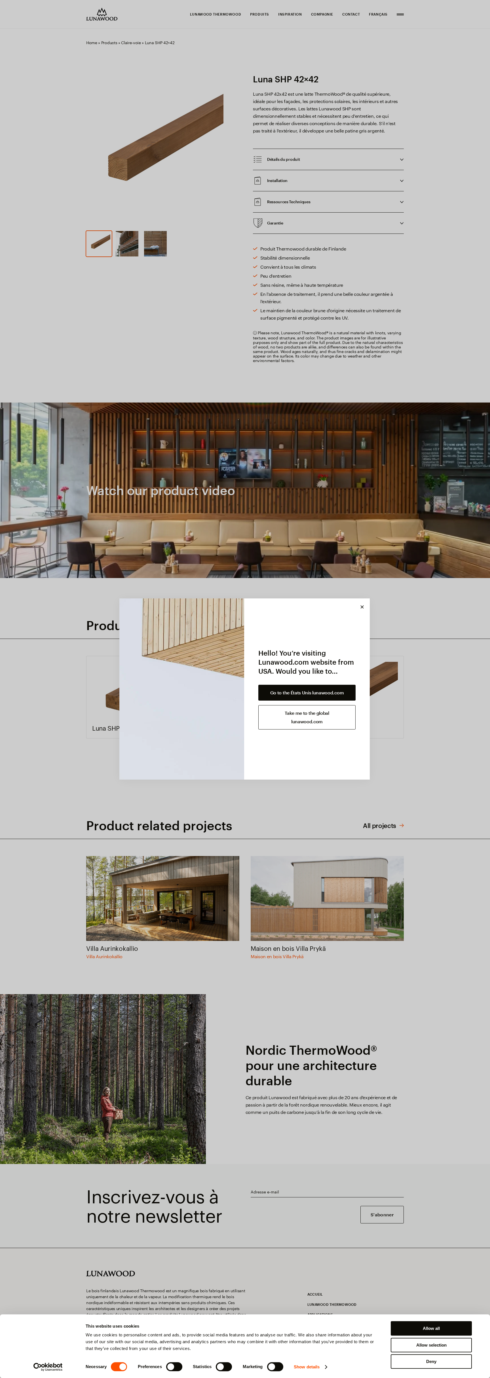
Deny (431, 1361)
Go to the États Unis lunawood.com (307, 692)
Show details (307, 1366)
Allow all (431, 1328)
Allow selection (431, 1345)
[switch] (174, 1366)
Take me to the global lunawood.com (307, 717)
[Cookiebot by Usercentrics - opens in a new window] (48, 1367)
